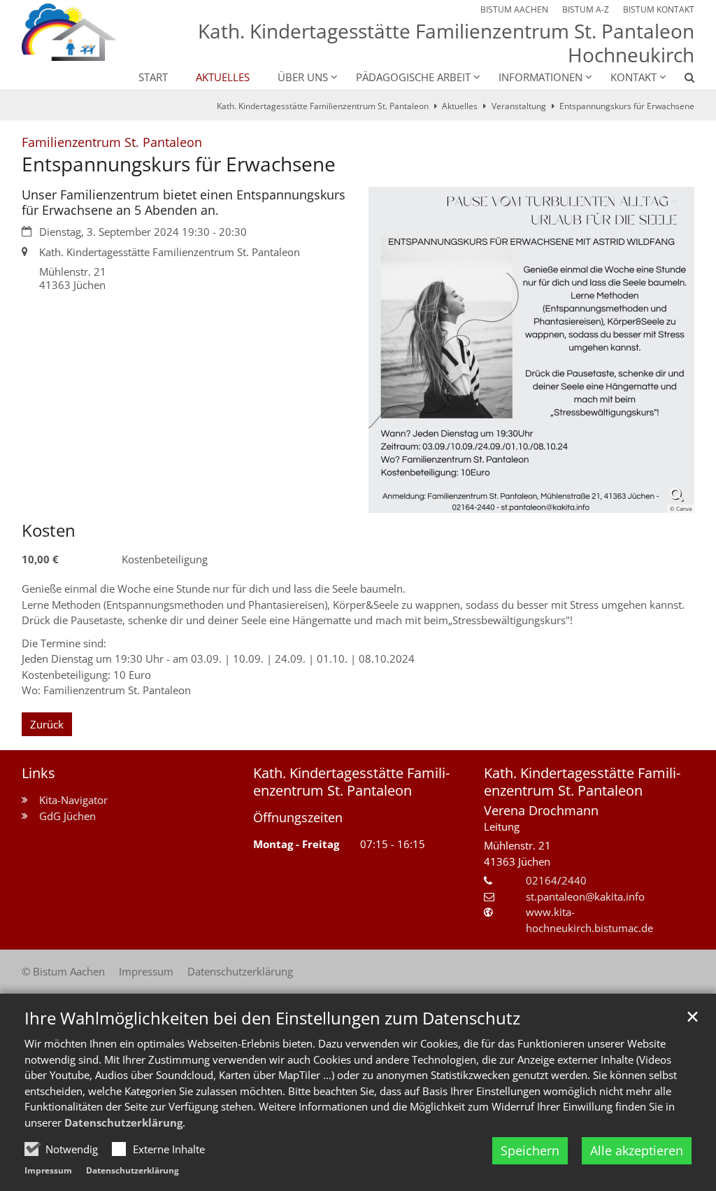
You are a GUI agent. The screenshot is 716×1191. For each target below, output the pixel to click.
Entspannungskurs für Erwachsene (626, 106)
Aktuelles (223, 77)
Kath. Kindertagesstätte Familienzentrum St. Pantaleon (323, 106)
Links (38, 773)
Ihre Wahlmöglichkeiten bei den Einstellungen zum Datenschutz (272, 1018)
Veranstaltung (519, 106)
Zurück (47, 724)
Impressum (48, 1170)
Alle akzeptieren (636, 1150)
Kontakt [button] (633, 77)
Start (153, 77)
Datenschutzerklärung (123, 1122)
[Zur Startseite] (69, 32)
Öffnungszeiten (298, 818)
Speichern (530, 1150)
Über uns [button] (303, 77)
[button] (680, 80)
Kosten (49, 530)
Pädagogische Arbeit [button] (413, 77)
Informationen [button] (540, 77)
